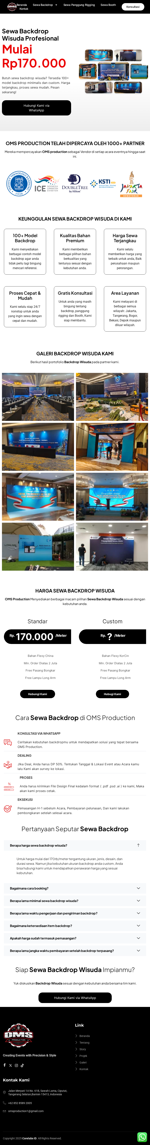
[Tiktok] (23, 1065)
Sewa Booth (108, 4)
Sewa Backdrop (43, 4)
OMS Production (17, 599)
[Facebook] (5, 1065)
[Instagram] (17, 1065)
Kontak (24, 8)
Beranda (22, 4)
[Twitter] (11, 1065)
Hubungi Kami (37, 694)
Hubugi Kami (112, 694)
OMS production (54, 152)
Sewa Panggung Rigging (79, 4)
